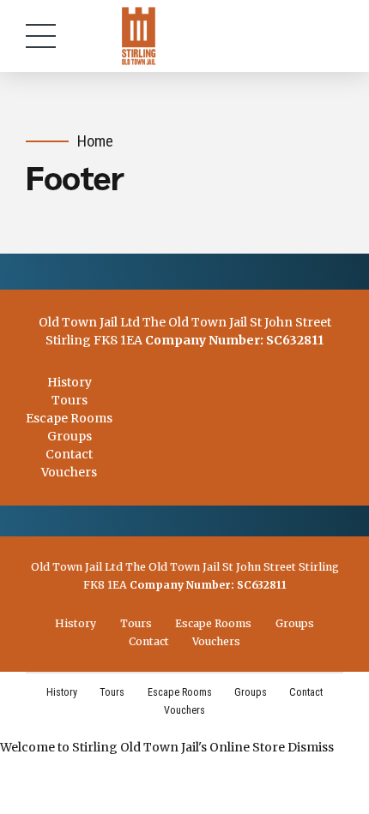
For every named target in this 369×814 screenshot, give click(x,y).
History (69, 382)
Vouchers (69, 472)
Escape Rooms (69, 418)
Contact (69, 454)
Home (95, 141)
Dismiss (310, 747)
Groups (69, 436)
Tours (69, 400)
